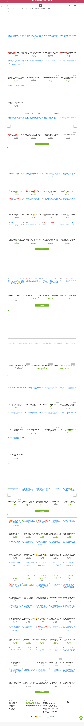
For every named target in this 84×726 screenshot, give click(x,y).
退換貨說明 (11, 709)
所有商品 (7, 8)
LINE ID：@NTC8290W (32, 702)
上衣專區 (56, 113)
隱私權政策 (11, 711)
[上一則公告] (7, 1)
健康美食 (43, 8)
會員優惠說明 (12, 703)
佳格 (22, 8)
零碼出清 (38, 113)
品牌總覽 (37, 8)
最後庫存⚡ (13, 8)
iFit (18, 8)
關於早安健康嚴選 (13, 702)
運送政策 (11, 706)
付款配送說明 (12, 705)
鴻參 (26, 8)
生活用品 (49, 8)
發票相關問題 (12, 708)
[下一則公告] (76, 1)
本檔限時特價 (29, 113)
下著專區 (47, 113)
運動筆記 (31, 8)
